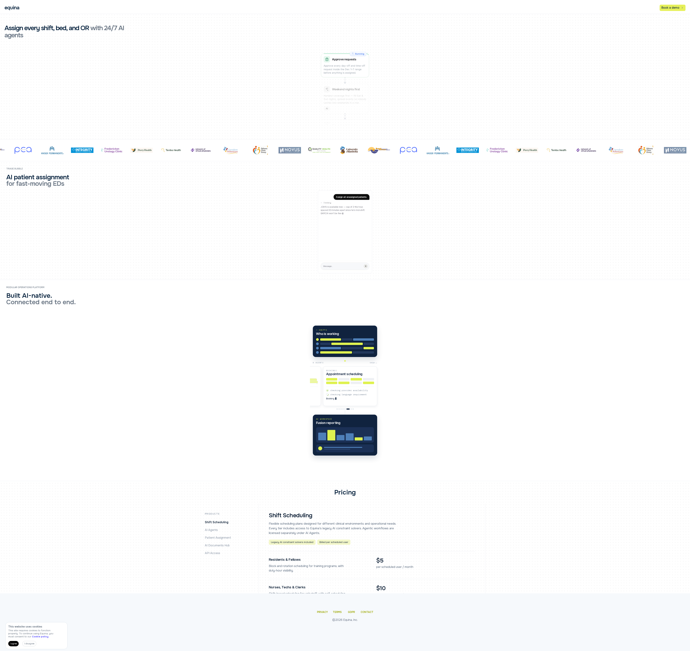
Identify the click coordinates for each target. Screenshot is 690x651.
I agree (13, 643)
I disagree (29, 643)
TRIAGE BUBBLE (14, 168)
